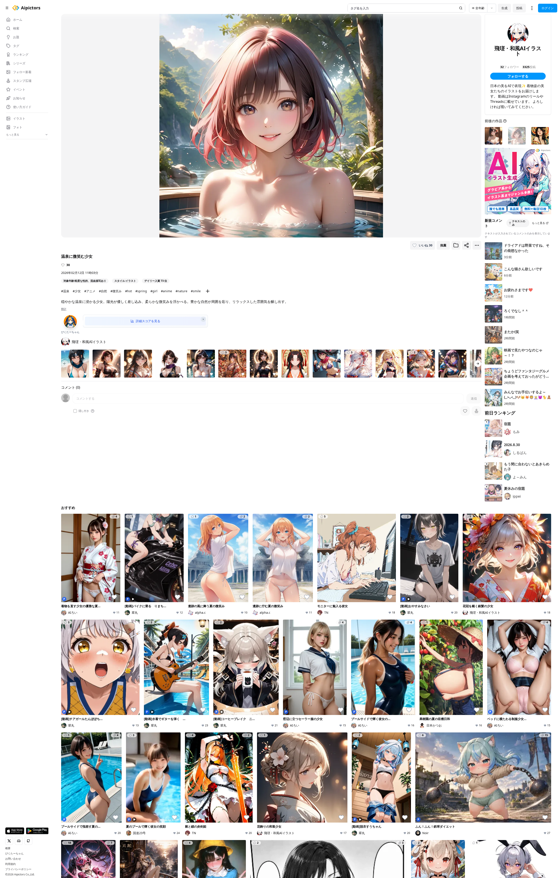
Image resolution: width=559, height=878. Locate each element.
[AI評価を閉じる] (203, 319)
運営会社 (408, 778)
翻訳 (63, 309)
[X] (63, 778)
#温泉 (65, 291)
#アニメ (89, 291)
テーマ (149, 747)
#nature (181, 291)
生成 (504, 8)
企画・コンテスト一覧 (409, 734)
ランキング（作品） (324, 734)
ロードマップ (486, 741)
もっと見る (538, 223)
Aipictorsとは (486, 734)
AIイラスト (152, 734)
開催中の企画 (403, 741)
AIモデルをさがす (239, 747)
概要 (7, 848)
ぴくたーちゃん (14, 853)
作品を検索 (235, 734)
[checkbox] (75, 411)
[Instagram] (77, 778)
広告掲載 (381, 778)
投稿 (519, 8)
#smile (196, 291)
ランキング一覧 (321, 747)
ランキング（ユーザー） (327, 741)
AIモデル (150, 753)
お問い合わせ (13, 859)
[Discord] (70, 778)
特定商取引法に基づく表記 (270, 778)
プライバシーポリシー (18, 869)
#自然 (103, 291)
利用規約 (10, 864)
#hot (128, 291)
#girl (153, 291)
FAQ (347, 778)
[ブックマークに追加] (456, 245)
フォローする (517, 76)
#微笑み (116, 291)
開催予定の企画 (404, 747)
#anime (166, 291)
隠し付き (84, 411)
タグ (147, 759)
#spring (141, 291)
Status (395, 778)
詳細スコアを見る (148, 321)
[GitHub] (84, 778)
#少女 (77, 291)
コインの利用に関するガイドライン (316, 778)
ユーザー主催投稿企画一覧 (412, 753)
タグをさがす (236, 741)
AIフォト (150, 741)
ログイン (548, 8)
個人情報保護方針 (236, 778)
